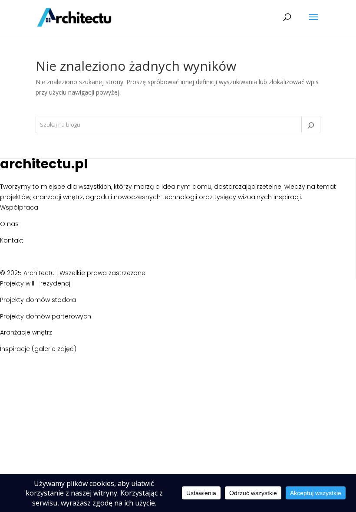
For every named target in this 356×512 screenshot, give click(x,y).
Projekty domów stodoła (38, 299)
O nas (9, 224)
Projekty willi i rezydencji (36, 283)
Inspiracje (15, 349)
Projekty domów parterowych (45, 316)
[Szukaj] (310, 124)
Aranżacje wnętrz (26, 332)
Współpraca (19, 207)
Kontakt (11, 240)
